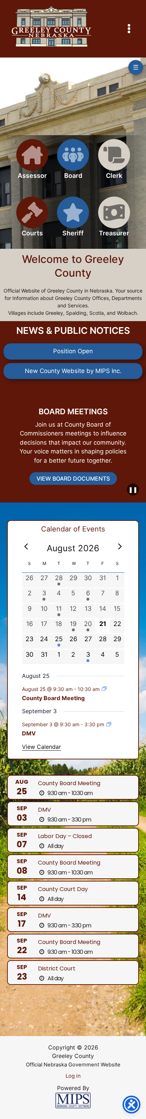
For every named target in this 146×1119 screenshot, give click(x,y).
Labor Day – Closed (65, 836)
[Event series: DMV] (108, 724)
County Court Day (63, 889)
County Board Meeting (53, 698)
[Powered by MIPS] (73, 1099)
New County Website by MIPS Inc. (73, 370)
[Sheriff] (73, 221)
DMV (29, 733)
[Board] (73, 163)
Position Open (73, 351)
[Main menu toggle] (129, 29)
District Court (56, 968)
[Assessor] (32, 163)
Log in (73, 1076)
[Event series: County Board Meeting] (104, 689)
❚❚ (132, 489)
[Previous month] (26, 546)
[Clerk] (114, 163)
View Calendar (41, 746)
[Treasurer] (114, 221)
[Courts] (32, 221)
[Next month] (120, 546)
